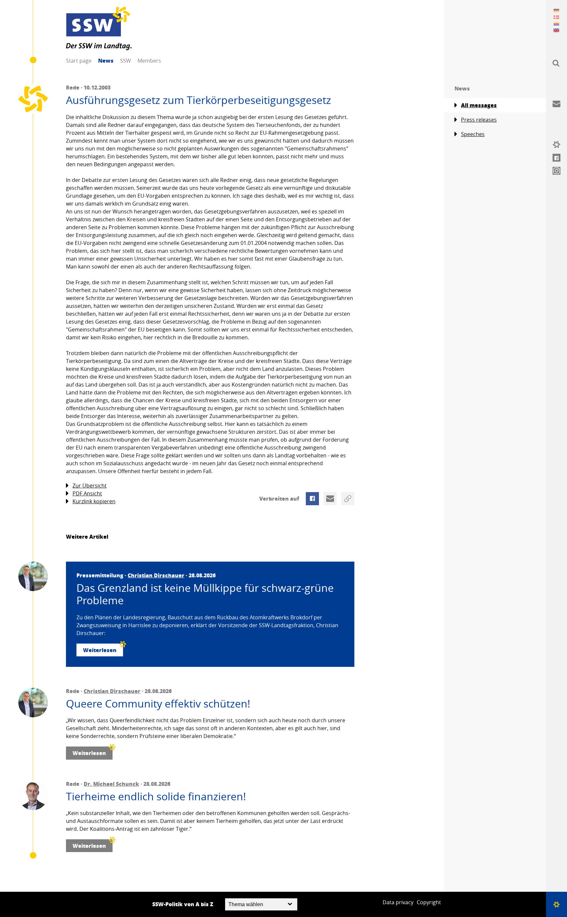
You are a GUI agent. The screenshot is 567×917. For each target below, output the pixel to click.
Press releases (479, 119)
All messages (479, 105)
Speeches (473, 134)
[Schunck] (33, 795)
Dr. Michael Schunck (111, 784)
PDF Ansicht (87, 493)
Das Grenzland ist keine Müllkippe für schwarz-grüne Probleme (205, 594)
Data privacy (398, 902)
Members (149, 60)
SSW (125, 60)
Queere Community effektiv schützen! (158, 703)
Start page (79, 60)
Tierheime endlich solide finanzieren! (156, 796)
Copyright (429, 902)
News (106, 60)
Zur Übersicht (90, 485)
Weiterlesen (99, 650)
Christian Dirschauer (156, 575)
